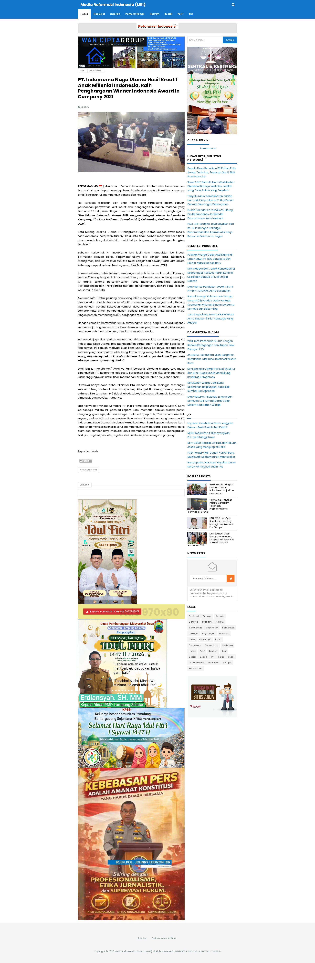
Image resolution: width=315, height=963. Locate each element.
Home (82, 71)
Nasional (224, 633)
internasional (196, 662)
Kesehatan (212, 627)
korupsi (227, 662)
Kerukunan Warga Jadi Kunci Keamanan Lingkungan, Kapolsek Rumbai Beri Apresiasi (208, 387)
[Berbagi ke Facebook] (90, 461)
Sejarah (213, 651)
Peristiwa (227, 645)
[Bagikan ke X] (87, 461)
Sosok (203, 656)
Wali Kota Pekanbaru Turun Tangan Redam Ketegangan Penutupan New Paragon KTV (210, 345)
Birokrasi (194, 616)
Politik (192, 651)
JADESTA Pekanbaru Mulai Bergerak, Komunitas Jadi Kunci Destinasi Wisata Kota (211, 359)
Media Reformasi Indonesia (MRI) (133, 951)
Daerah (220, 616)
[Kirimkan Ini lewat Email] (81, 461)
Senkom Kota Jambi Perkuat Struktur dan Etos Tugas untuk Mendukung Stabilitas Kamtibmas (211, 373)
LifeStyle (193, 633)
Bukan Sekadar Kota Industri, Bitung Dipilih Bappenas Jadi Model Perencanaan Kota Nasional (210, 214)
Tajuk (221, 656)
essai (231, 656)
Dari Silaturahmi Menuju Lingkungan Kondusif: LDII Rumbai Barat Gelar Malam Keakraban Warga (209, 401)
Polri (202, 651)
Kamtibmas (195, 627)
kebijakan (213, 662)
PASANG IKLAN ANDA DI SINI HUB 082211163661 (114, 611)
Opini (218, 639)
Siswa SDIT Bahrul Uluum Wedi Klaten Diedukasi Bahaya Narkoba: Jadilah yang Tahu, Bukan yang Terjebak (210, 186)
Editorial (193, 621)
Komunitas (228, 627)
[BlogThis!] (84, 461)
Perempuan (212, 645)
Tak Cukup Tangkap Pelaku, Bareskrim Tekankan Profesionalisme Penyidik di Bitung (210, 506)
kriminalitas (195, 668)
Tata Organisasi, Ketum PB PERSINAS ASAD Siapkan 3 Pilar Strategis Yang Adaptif (210, 319)
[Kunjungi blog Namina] (212, 696)
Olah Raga (205, 639)
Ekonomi (207, 621)
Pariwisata (195, 645)
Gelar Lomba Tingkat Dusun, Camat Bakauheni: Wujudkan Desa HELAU (222, 489)
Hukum (220, 621)
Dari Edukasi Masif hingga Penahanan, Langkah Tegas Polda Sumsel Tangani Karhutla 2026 (211, 539)
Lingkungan (208, 633)
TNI (212, 656)
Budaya (207, 616)
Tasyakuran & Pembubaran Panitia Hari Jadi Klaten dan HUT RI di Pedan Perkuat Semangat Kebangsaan (210, 200)
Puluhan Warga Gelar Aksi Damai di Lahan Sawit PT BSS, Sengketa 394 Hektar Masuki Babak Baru (209, 259)
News (192, 639)
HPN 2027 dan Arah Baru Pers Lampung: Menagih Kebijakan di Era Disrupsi (221, 523)
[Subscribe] (230, 579)
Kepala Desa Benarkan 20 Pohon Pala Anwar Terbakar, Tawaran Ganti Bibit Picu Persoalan (211, 172)
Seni (223, 651)
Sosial (192, 656)
